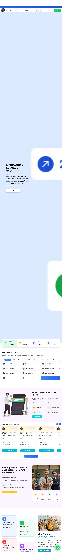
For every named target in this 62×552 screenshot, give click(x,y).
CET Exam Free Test (32, 359)
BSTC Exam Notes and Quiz (18, 359)
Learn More (11, 188)
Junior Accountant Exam (44, 359)
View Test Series (9, 450)
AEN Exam (8, 359)
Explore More (37, 416)
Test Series (17, 10)
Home (7, 10)
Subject (26, 10)
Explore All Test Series (31, 456)
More (32, 10)
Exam (11, 10)
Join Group (57, 10)
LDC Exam (55, 359)
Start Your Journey (44, 550)
